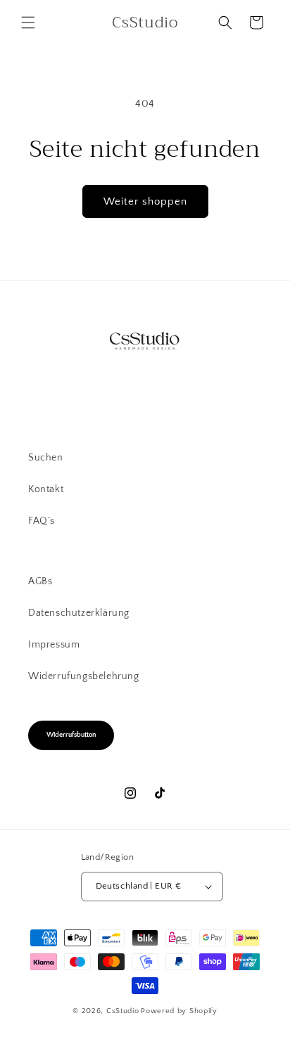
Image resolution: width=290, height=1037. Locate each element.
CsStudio (122, 1011)
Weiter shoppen (145, 201)
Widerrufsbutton (71, 735)
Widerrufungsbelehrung (83, 676)
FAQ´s (41, 521)
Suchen (45, 457)
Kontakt (45, 489)
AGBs (40, 581)
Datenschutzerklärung (79, 613)
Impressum (54, 644)
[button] (28, 22)
